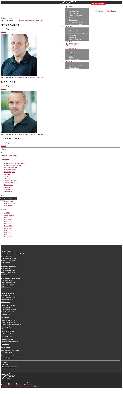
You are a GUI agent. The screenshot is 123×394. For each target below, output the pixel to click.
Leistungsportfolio (74, 11)
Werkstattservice (73, 17)
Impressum (5, 364)
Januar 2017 (8, 228)
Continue (3, 32)
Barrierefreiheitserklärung (9, 367)
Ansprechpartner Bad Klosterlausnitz (29, 134)
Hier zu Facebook (7, 352)
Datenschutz (5, 362)
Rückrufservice (73, 20)
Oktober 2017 (8, 224)
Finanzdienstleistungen (75, 15)
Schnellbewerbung (98, 3)
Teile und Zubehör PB (10, 182)
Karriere (71, 57)
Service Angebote (9, 172)
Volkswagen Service (74, 31)
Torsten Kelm (8, 81)
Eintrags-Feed (8, 201)
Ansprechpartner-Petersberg (26, 20)
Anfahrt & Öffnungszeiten (76, 65)
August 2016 (8, 230)
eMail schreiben (5, 262)
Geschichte (72, 52)
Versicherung (72, 37)
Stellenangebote (6, 329)
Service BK (7, 174)
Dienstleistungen (73, 13)
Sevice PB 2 (8, 178)
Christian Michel (10, 138)
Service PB (39, 20)
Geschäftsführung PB (10, 169)
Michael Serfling (10, 24)
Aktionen (69, 41)
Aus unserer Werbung (8, 322)
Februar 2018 (8, 221)
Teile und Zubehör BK (10, 180)
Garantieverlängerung (75, 39)
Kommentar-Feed (9, 203)
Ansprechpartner (73, 54)
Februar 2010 (8, 237)
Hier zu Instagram (7, 358)
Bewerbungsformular (8, 331)
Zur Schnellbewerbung (8, 333)
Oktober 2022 (8, 217)
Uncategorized (8, 185)
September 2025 (9, 215)
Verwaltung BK (8, 189)
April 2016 (7, 232)
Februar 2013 (8, 234)
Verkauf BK (7, 187)
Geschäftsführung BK (10, 167)
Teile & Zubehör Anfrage (76, 22)
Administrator (5, 20)
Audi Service (72, 35)
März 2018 (7, 219)
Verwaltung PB (8, 191)
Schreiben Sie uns (74, 68)
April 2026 (7, 213)
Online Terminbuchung (75, 24)
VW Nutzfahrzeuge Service (10, 341)
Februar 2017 (8, 226)
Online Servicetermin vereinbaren (11, 324)
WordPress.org (8, 205)
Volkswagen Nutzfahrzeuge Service (79, 33)
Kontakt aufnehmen (6, 381)
